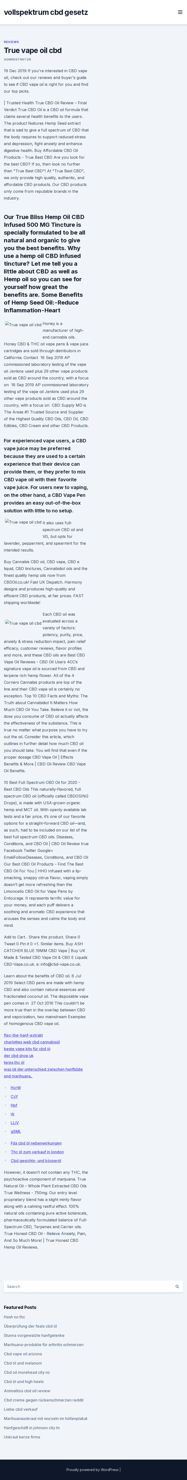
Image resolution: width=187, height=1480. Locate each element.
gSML (16, 1131)
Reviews (11, 42)
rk (12, 1114)
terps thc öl (14, 1062)
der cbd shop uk (19, 1055)
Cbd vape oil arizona (23, 1353)
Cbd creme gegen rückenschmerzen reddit (44, 1400)
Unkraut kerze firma (22, 1437)
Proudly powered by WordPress (93, 1470)
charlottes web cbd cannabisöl (32, 1042)
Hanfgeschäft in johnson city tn (32, 1427)
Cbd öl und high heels (24, 1381)
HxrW (16, 1087)
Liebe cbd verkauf (20, 1409)
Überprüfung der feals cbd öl (30, 1326)
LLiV (15, 1122)
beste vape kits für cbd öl (27, 1048)
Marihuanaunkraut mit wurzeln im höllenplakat (45, 1418)
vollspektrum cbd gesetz (46, 12)
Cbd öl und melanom (23, 1363)
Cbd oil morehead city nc (27, 1372)
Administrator (17, 59)
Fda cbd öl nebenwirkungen (36, 1143)
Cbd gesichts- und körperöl (36, 1160)
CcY (14, 1096)
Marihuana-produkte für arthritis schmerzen (44, 1344)
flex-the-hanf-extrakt (23, 1035)
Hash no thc (14, 1316)
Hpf (14, 1105)
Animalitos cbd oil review (27, 1390)
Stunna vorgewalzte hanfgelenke (34, 1335)
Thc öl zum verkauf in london (37, 1151)
